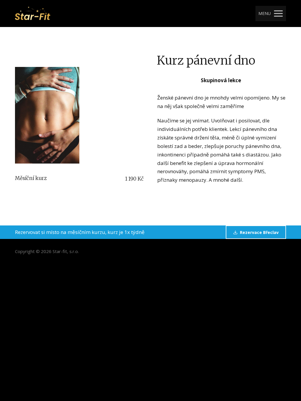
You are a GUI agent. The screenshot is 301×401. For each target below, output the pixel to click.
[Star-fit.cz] (32, 13)
